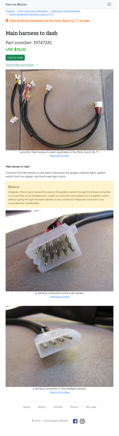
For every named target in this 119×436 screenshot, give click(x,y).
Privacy (74, 407)
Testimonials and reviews (20, 64)
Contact (58, 407)
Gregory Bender (16, 4)
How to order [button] (15, 57)
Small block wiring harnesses (65, 11)
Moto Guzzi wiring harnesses (32, 11)
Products (10, 11)
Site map (91, 407)
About (26, 407)
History (42, 407)
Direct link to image (59, 155)
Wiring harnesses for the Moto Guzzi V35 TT (31, 14)
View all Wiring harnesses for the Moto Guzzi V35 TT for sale (49, 20)
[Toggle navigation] (109, 4)
